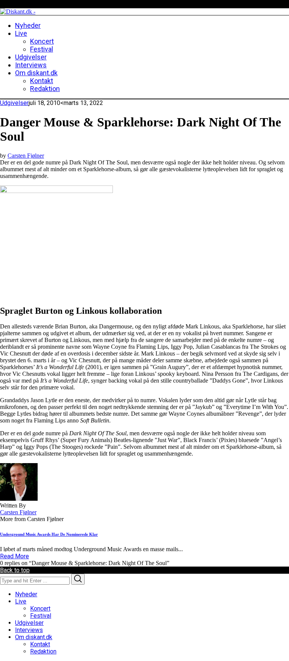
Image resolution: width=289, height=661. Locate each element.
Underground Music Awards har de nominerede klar (49, 534)
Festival (40, 615)
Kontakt (40, 644)
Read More (14, 556)
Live (20, 601)
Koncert (40, 608)
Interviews (29, 630)
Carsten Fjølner (26, 155)
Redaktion (43, 651)
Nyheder (26, 594)
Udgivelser (14, 102)
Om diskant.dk (33, 637)
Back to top (15, 570)
